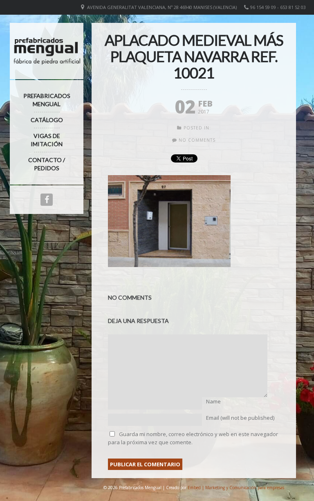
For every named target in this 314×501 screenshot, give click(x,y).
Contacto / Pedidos (46, 163)
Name (213, 401)
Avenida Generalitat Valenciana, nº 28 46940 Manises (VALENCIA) (162, 7)
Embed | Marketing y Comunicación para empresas (236, 487)
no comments (197, 140)
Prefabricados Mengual (46, 99)
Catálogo (47, 119)
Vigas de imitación (47, 139)
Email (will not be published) (240, 417)
